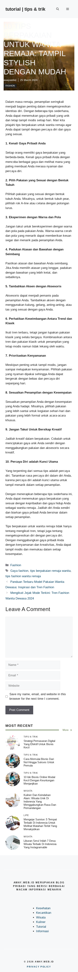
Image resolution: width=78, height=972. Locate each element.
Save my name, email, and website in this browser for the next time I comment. (37, 696)
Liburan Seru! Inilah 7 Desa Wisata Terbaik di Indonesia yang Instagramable (40, 844)
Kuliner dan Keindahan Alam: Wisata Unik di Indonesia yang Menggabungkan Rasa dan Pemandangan (40, 801)
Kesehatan (43, 908)
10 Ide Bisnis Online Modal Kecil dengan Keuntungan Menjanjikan (39, 780)
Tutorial (41, 926)
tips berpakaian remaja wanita (50, 570)
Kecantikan (43, 912)
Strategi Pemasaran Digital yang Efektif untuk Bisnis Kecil (39, 744)
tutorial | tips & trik (25, 9)
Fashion (10, 85)
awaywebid (10, 80)
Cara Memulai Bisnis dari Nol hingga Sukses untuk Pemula (39, 762)
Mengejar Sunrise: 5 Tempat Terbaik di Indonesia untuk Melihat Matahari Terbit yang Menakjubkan (40, 824)
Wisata (41, 917)
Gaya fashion (19, 570)
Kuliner (41, 922)
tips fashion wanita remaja (23, 576)
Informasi (42, 931)
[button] (58, 9)
